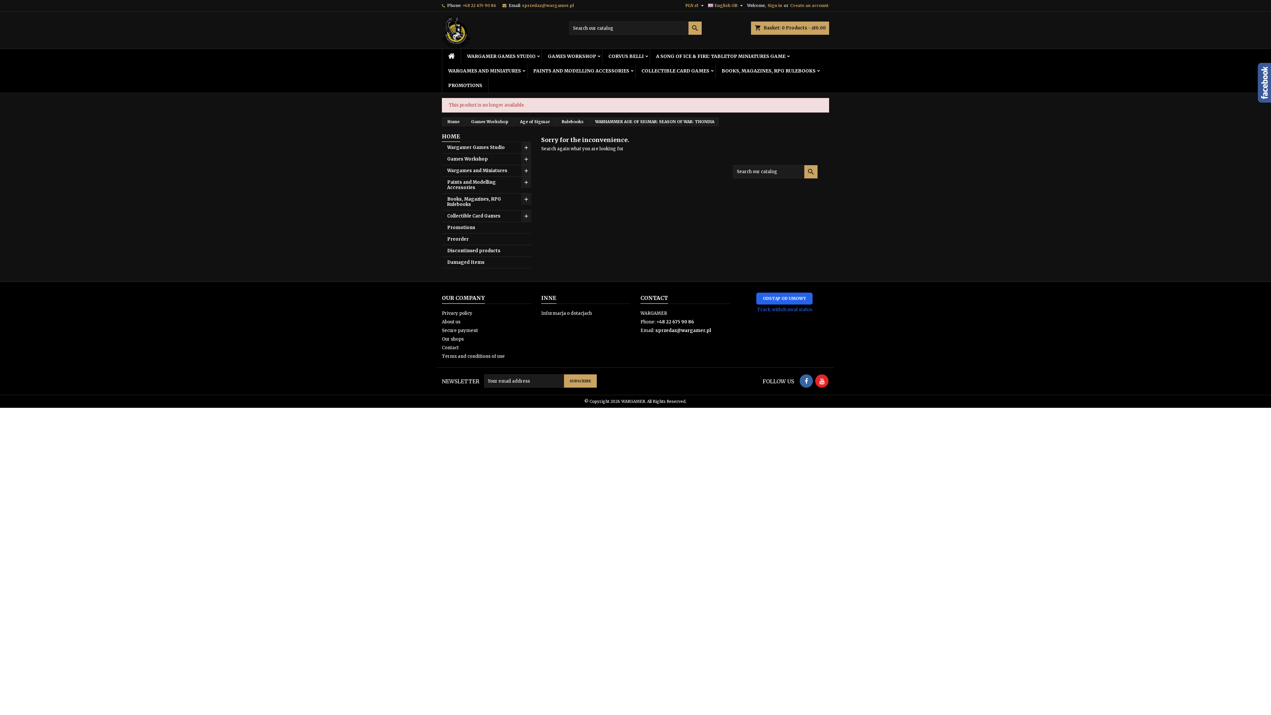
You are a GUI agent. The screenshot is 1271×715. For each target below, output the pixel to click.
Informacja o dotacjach (566, 313)
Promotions (465, 85)
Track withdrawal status (784, 309)
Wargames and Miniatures (484, 71)
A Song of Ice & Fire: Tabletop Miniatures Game (720, 56)
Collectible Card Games (675, 71)
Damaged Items (466, 262)
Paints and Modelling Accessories (581, 71)
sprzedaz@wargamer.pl (548, 5)
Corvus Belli (626, 56)
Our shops (453, 339)
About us (451, 322)
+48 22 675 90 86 (479, 5)
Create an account (809, 5)
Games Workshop (572, 56)
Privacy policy (457, 313)
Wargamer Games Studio (501, 56)
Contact (450, 348)
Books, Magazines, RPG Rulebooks (769, 71)
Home (451, 136)
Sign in (775, 5)
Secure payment (460, 330)
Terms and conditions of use (473, 356)
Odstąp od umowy (784, 298)
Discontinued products (473, 251)
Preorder (458, 239)
